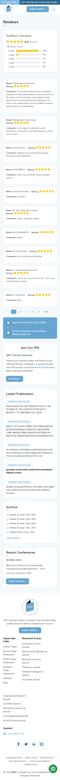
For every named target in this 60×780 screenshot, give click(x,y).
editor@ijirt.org (16, 733)
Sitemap (7, 678)
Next (46, 312)
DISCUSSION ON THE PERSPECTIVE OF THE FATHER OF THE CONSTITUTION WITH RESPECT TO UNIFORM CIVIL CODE (28, 409)
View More (12, 538)
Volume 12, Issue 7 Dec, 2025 (22, 514)
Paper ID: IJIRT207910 (19, 445)
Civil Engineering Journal (15, 716)
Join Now (13, 379)
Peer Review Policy (17, 761)
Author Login (9, 2)
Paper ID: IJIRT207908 (19, 465)
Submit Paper (36, 9)
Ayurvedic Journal (31, 679)
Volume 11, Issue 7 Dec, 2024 (22, 523)
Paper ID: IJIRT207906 (19, 482)
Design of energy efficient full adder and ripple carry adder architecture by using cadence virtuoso (30, 489)
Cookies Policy (30, 764)
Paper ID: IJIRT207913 (18, 421)
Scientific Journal (11, 703)
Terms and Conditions (40, 761)
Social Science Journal (14, 720)
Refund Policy (46, 757)
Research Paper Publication (9, 670)
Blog (5, 682)
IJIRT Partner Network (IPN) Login (39, 2)
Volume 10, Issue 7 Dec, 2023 (22, 527)
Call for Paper (10, 646)
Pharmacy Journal (31, 667)
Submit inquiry (16, 581)
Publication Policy (14, 757)
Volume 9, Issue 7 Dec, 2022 (21, 532)
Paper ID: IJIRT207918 (18, 401)
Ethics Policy (31, 757)
